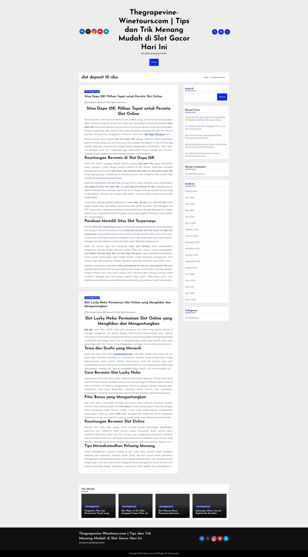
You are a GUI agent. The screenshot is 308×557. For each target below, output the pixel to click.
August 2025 (191, 268)
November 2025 (192, 249)
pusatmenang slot (123, 354)
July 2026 (190, 197)
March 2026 (190, 223)
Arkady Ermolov (95, 312)
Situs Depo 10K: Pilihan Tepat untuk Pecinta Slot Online (123, 96)
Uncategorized (92, 92)
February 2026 (192, 229)
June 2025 (190, 280)
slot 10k (88, 329)
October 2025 (191, 255)
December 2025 (192, 242)
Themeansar (173, 553)
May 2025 (189, 287)
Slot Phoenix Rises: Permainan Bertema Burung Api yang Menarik (171, 513)
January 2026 (191, 236)
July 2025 (190, 274)
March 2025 (190, 300)
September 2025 (193, 261)
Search (189, 89)
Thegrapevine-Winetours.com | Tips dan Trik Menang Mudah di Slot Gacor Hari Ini (154, 30)
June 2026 (190, 204)
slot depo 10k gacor (154, 134)
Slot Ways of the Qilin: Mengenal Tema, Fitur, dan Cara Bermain (135, 513)
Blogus (161, 553)
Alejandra (93, 102)
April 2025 (190, 293)
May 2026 (189, 210)
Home (154, 62)
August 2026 (191, 191)
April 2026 (190, 217)
